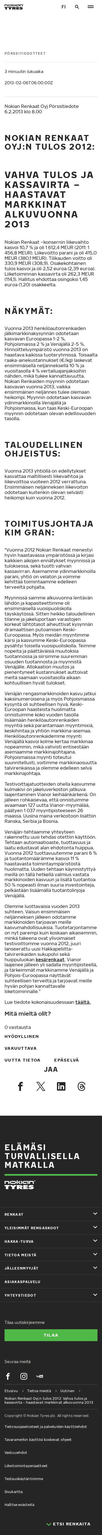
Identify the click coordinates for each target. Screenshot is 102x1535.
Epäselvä (66, 1059)
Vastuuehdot (16, 1452)
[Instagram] (24, 1376)
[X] (41, 1086)
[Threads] (81, 1086)
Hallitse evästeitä (19, 1505)
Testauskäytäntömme (24, 1479)
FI (63, 7)
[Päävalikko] (90, 7)
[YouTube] (40, 1376)
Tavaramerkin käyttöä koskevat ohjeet (38, 1439)
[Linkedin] (61, 1086)
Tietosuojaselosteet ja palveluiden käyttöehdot (46, 1427)
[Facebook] (20, 1086)
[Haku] (77, 7)
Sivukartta (14, 1492)
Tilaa (51, 1334)
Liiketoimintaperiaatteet (26, 1466)
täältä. (83, 1002)
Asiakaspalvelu (23, 1282)
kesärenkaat (50, 959)
